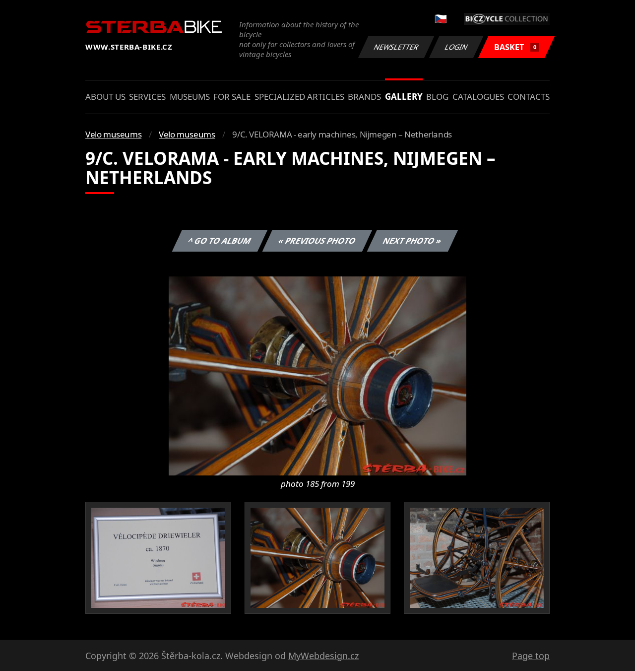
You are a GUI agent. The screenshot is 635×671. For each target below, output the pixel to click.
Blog (437, 96)
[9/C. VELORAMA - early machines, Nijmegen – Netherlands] (317, 375)
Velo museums (113, 134)
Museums (190, 96)
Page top (531, 656)
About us (105, 96)
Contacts (529, 96)
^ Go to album (220, 240)
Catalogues (478, 96)
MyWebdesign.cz (323, 656)
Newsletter (396, 47)
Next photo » (412, 240)
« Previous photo (317, 240)
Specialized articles (299, 96)
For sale (232, 96)
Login (456, 47)
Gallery (404, 96)
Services (147, 96)
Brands (364, 96)
